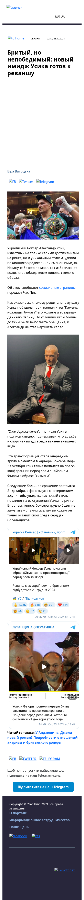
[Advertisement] (42, 120)
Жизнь (35, 38)
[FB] (12, 181)
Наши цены (19, 827)
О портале (18, 813)
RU (57, 16)
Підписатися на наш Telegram (43, 787)
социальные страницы (57, 287)
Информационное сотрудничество (39, 820)
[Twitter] (26, 181)
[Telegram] (45, 181)
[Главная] (14, 7)
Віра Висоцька (18, 171)
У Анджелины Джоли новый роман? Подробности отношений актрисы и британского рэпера (42, 737)
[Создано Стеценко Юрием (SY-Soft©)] (64, 870)
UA (63, 16)
